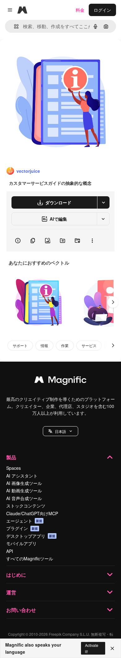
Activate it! (91, 648)
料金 (80, 10)
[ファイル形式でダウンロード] (103, 202)
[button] (60, 431)
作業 (65, 345)
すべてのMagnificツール (29, 558)
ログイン (102, 10)
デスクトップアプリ (30, 536)
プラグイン (22, 528)
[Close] (112, 648)
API (9, 551)
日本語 (60, 431)
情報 (44, 345)
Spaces (13, 468)
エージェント (24, 521)
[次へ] (113, 302)
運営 (11, 592)
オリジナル (42, 53)
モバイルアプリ (21, 543)
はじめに (16, 574)
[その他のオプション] (92, 240)
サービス (89, 345)
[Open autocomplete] (13, 26)
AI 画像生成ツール (24, 483)
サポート (20, 345)
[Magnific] (60, 381)
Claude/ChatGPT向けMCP (32, 513)
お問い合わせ (21, 609)
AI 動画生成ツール (24, 490)
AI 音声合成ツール (24, 498)
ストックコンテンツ (25, 506)
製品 (11, 457)
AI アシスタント (22, 476)
